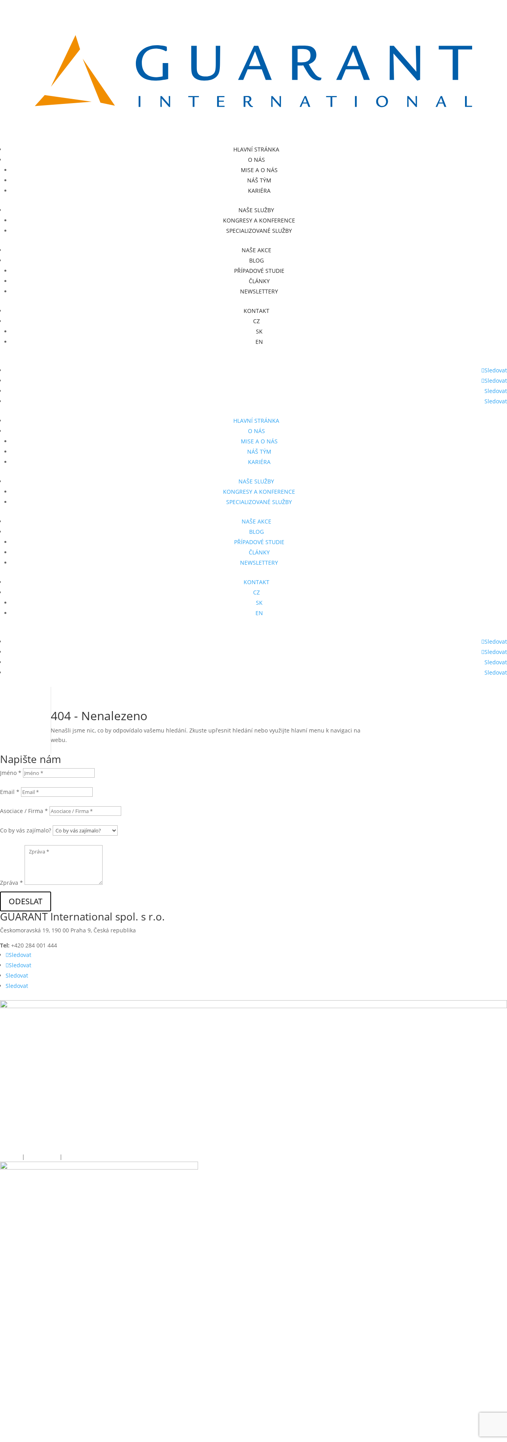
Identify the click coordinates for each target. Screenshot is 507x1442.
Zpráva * (11, 882)
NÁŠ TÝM (259, 180)
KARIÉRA (259, 190)
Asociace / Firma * (24, 811)
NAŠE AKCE (256, 250)
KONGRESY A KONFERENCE (259, 220)
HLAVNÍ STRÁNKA (256, 149)
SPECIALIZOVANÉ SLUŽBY (259, 230)
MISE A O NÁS (259, 170)
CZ (256, 321)
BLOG (256, 260)
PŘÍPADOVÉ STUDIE (259, 270)
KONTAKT (256, 310)
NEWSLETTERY (259, 291)
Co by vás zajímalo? (25, 830)
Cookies (10, 1156)
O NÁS (256, 159)
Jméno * (10, 773)
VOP (69, 1156)
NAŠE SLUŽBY (256, 210)
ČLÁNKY (259, 281)
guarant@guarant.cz (111, 945)
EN (259, 341)
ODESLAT (25, 901)
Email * (9, 792)
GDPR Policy (43, 1156)
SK (259, 331)
